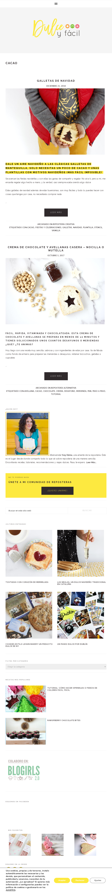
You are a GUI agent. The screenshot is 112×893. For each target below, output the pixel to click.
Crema (59, 391)
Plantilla (88, 227)
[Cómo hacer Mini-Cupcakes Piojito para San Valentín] (56, 845)
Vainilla (56, 230)
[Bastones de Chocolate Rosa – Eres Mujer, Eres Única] (23, 845)
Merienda (81, 391)
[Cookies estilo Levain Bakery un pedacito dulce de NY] (30, 616)
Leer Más (56, 212)
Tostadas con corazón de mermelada (27, 582)
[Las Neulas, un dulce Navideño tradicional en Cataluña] (81, 554)
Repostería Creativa (64, 224)
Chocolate (49, 391)
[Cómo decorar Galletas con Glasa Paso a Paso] (88, 845)
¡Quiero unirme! (57, 491)
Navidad (77, 227)
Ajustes (97, 880)
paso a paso (99, 391)
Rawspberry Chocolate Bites (63, 720)
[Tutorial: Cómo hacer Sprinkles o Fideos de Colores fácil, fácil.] (26, 699)
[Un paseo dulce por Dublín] (81, 616)
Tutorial (56, 394)
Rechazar (80, 880)
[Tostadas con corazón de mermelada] (30, 554)
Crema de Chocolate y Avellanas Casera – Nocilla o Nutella (56, 249)
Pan (89, 391)
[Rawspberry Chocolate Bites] (26, 732)
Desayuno (69, 391)
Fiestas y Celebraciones (48, 227)
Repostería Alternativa (63, 388)
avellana (29, 391)
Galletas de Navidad (56, 80)
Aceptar (62, 880)
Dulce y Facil (56, 29)
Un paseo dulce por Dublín (72, 644)
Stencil (98, 227)
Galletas (67, 227)
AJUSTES (10, 890)
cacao (30, 227)
